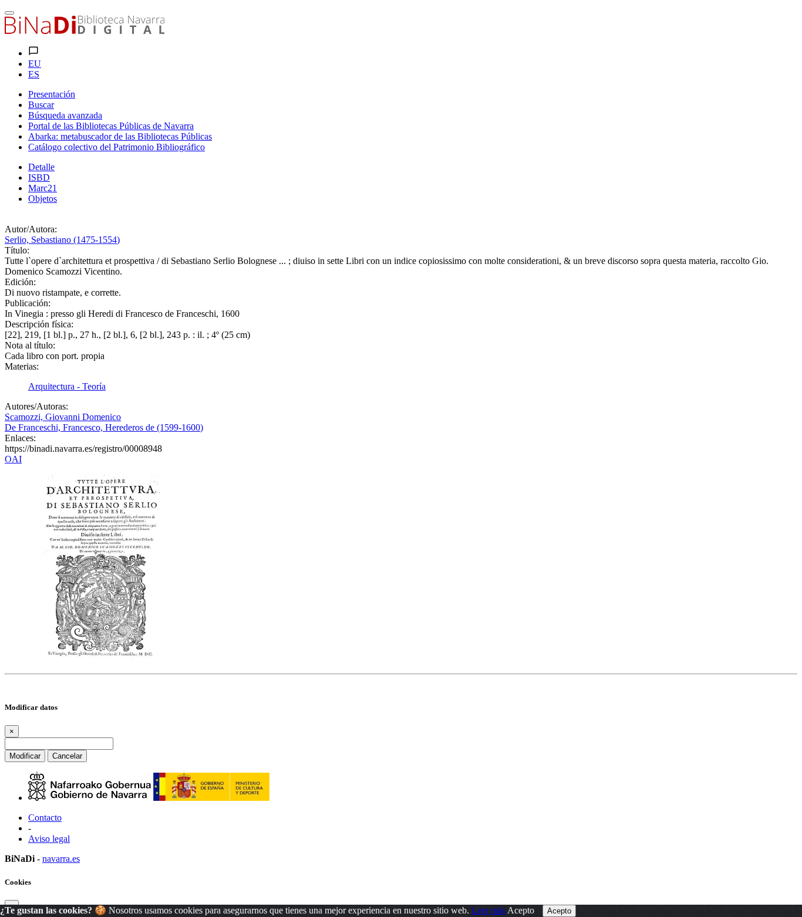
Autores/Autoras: (36, 406)
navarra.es (61, 859)
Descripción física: (39, 324)
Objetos (42, 199)
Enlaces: (20, 438)
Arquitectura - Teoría (67, 386)
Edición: (20, 282)
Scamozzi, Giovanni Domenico (63, 417)
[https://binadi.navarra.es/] (84, 31)
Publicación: (27, 303)
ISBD (39, 177)
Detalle (41, 167)
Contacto (45, 818)
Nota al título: (30, 345)
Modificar (25, 756)
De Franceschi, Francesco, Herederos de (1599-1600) (104, 427)
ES (33, 74)
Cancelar (67, 756)
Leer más (488, 910)
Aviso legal (49, 839)
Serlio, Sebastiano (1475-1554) (62, 240)
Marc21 (42, 188)
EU (34, 64)
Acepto (520, 910)
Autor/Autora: (31, 229)
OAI (13, 459)
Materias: (22, 366)
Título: (17, 250)
